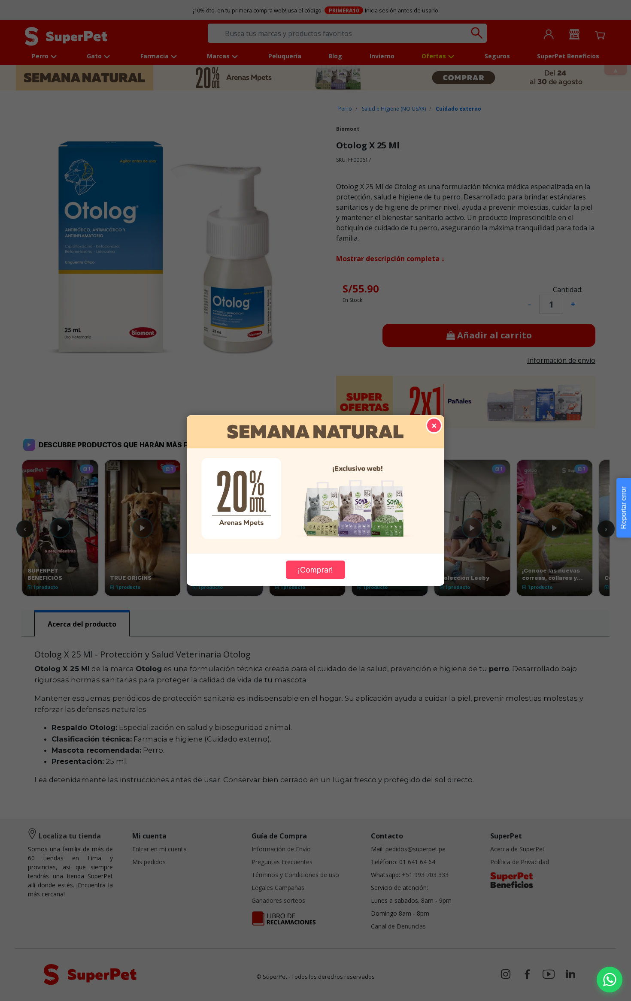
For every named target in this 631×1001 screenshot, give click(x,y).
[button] (609, 979)
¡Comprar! (315, 569)
